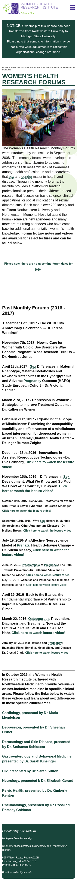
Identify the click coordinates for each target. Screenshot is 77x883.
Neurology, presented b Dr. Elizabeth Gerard (37, 780)
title (72, 7)
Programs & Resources (25, 67)
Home (5, 67)
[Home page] (30, 12)
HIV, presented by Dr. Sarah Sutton (30, 771)
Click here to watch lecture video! (48, 575)
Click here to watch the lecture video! (27, 510)
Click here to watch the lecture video (47, 530)
